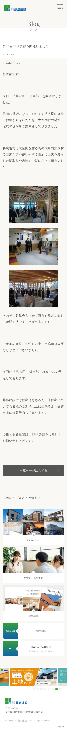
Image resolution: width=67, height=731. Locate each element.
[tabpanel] (33, 677)
